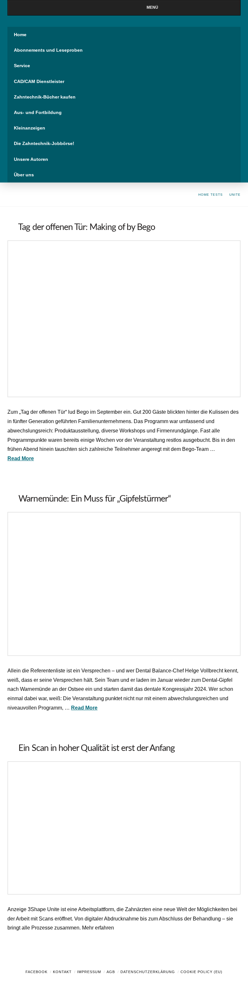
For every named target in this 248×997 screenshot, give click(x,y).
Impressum (89, 972)
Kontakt (62, 972)
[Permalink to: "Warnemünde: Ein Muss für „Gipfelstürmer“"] (124, 583)
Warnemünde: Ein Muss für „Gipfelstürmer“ (94, 498)
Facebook (36, 972)
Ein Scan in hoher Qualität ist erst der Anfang (96, 748)
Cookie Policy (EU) (201, 972)
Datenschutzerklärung (147, 972)
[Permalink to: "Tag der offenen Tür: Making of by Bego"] (124, 319)
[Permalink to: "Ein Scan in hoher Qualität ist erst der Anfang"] (124, 828)
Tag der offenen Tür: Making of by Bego (86, 227)
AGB (111, 972)
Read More (20, 458)
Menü (152, 7)
